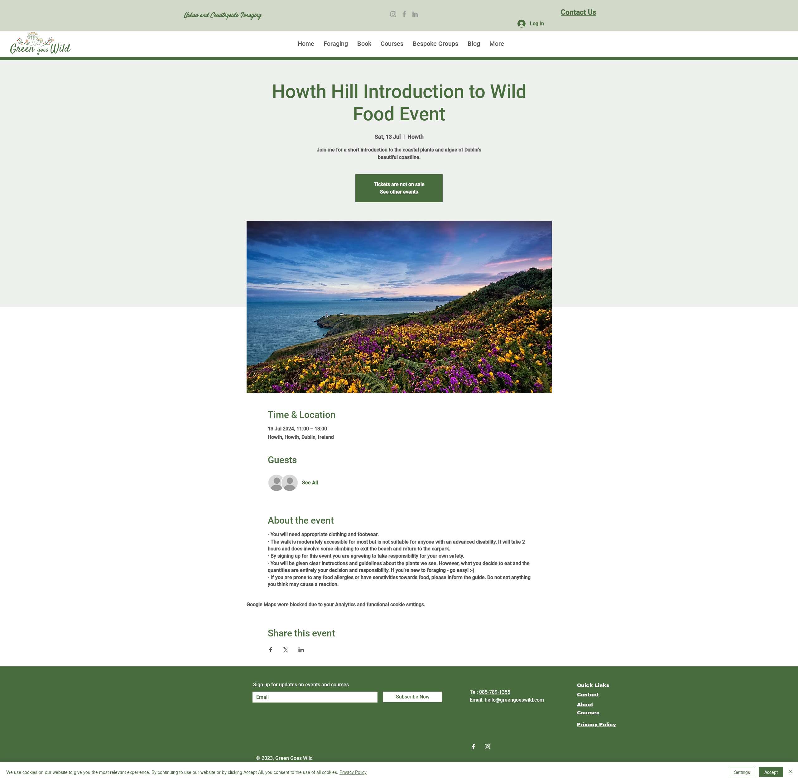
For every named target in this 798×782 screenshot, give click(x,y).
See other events (399, 192)
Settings (742, 772)
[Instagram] (393, 14)
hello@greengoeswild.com (514, 700)
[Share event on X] (286, 649)
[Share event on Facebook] (271, 649)
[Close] (790, 772)
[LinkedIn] (415, 14)
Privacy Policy (353, 772)
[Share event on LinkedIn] (301, 649)
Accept (771, 772)
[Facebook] (404, 14)
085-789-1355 (494, 692)
